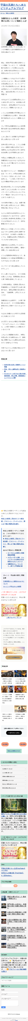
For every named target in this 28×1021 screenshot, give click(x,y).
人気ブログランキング (13, 617)
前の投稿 (23, 744)
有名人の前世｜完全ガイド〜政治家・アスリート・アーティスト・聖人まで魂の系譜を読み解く (13, 521)
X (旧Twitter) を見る (13, 732)
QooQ (16, 1020)
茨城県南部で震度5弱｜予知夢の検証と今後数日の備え (16, 937)
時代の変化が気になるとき (9, 788)
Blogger (18, 1014)
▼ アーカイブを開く (7, 980)
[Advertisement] (14, 446)
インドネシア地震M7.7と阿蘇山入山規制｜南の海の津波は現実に (16, 945)
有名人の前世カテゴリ (14, 751)
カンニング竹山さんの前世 (12, 586)
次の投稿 (5, 744)
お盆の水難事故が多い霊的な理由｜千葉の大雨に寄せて (16, 921)
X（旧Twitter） (6, 875)
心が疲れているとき (7, 768)
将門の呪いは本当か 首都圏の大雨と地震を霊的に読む (16, 906)
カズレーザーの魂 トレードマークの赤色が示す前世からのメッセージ (16, 559)
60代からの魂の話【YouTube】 (12, 873)
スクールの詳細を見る (14, 657)
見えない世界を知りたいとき (9, 784)
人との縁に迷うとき (7, 772)
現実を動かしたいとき (8, 780)
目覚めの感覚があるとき (8, 776)
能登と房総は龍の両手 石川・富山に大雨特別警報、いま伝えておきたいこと (16, 929)
